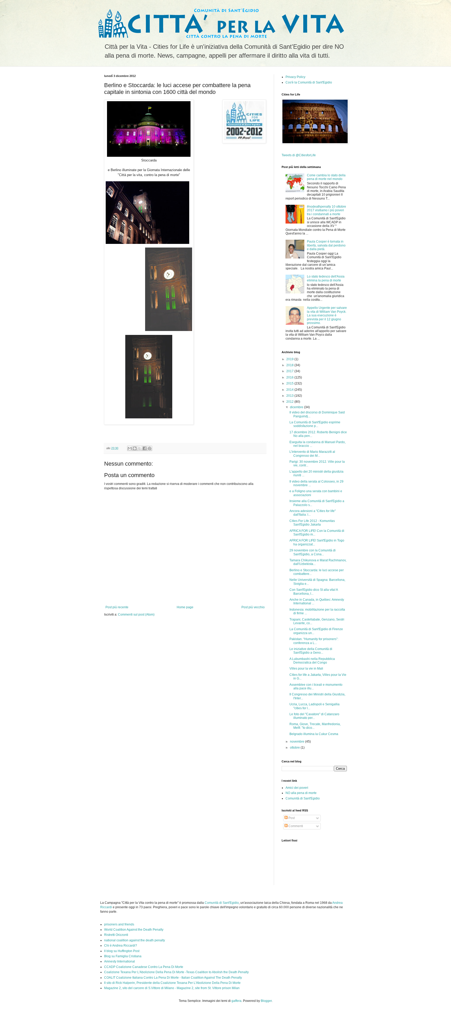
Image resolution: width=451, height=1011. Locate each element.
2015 (290, 383)
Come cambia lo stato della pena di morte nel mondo (326, 177)
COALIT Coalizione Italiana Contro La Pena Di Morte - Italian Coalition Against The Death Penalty (173, 977)
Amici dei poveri (297, 788)
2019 (290, 359)
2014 (290, 390)
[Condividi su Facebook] (144, 448)
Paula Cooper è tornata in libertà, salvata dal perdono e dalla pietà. (326, 245)
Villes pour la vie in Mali (306, 668)
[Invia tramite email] (129, 448)
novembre (297, 741)
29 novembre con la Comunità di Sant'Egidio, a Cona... (312, 552)
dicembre (297, 407)
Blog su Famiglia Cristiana (122, 956)
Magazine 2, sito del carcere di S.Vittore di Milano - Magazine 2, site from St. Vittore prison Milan (172, 988)
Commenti (295, 826)
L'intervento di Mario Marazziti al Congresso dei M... (312, 453)
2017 (290, 371)
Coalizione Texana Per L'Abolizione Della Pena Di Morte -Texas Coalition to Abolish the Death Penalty (176, 972)
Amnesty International (119, 961)
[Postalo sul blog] (134, 448)
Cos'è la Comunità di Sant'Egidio (309, 82)
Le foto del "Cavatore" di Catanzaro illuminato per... (314, 716)
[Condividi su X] (139, 448)
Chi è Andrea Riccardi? (120, 945)
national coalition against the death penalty (134, 940)
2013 (290, 396)
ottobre (295, 747)
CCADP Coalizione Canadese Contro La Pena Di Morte (143, 967)
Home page (185, 607)
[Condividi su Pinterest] (149, 448)
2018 (290, 365)
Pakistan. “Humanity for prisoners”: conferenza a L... (313, 641)
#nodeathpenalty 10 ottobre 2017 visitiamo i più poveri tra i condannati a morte (326, 210)
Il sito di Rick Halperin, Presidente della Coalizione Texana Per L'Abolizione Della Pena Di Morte (172, 983)
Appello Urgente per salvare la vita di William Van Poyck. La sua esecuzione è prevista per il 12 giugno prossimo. (327, 315)
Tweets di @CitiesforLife (299, 155)
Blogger (266, 1001)
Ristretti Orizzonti (116, 935)
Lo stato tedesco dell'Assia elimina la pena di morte (326, 278)
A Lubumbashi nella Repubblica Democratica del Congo (312, 660)
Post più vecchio (253, 607)
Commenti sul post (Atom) (136, 614)
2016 (290, 377)
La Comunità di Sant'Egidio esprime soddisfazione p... (314, 424)
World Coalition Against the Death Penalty (133, 929)
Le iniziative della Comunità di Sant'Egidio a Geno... (310, 650)
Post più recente (116, 607)
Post (291, 818)
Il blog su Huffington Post (121, 951)
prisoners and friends (119, 924)
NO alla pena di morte (301, 793)
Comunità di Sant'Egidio (303, 798)
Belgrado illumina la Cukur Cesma (313, 734)
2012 (290, 402)
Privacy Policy (295, 77)
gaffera (236, 1001)
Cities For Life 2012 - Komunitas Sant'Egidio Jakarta (312, 522)
